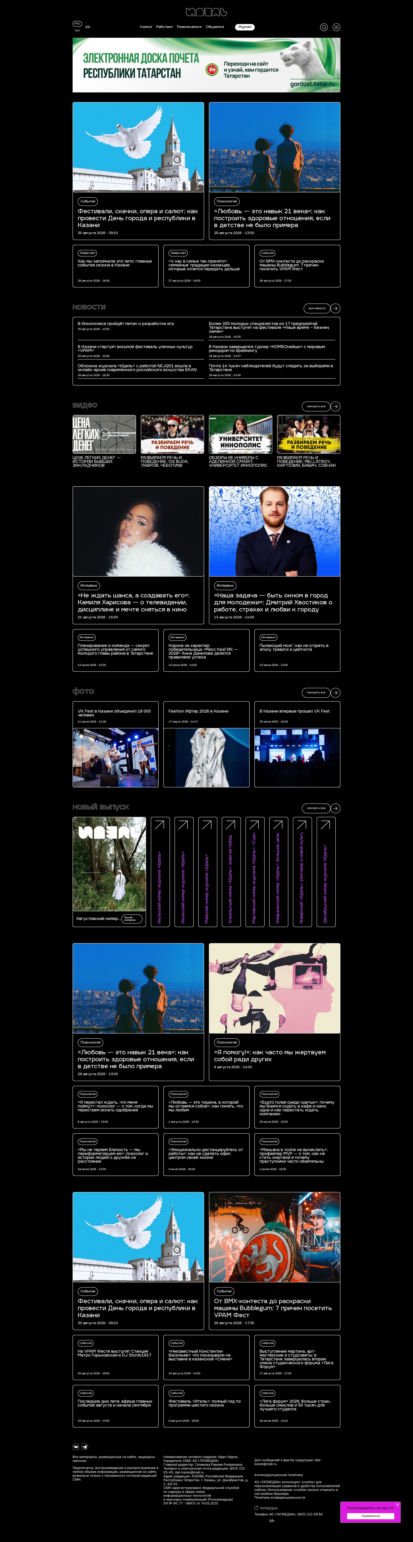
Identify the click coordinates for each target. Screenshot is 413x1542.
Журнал (245, 27)
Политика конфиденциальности (279, 1497)
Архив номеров (130, 919)
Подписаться (371, 1516)
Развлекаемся (189, 27)
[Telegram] (84, 1447)
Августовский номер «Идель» (97, 919)
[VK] (76, 1447)
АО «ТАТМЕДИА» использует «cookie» (284, 1482)
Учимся (146, 27)
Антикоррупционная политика (278, 1475)
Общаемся (215, 27)
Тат (77, 31)
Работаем (164, 27)
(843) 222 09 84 (310, 1514)
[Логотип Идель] (206, 12)
